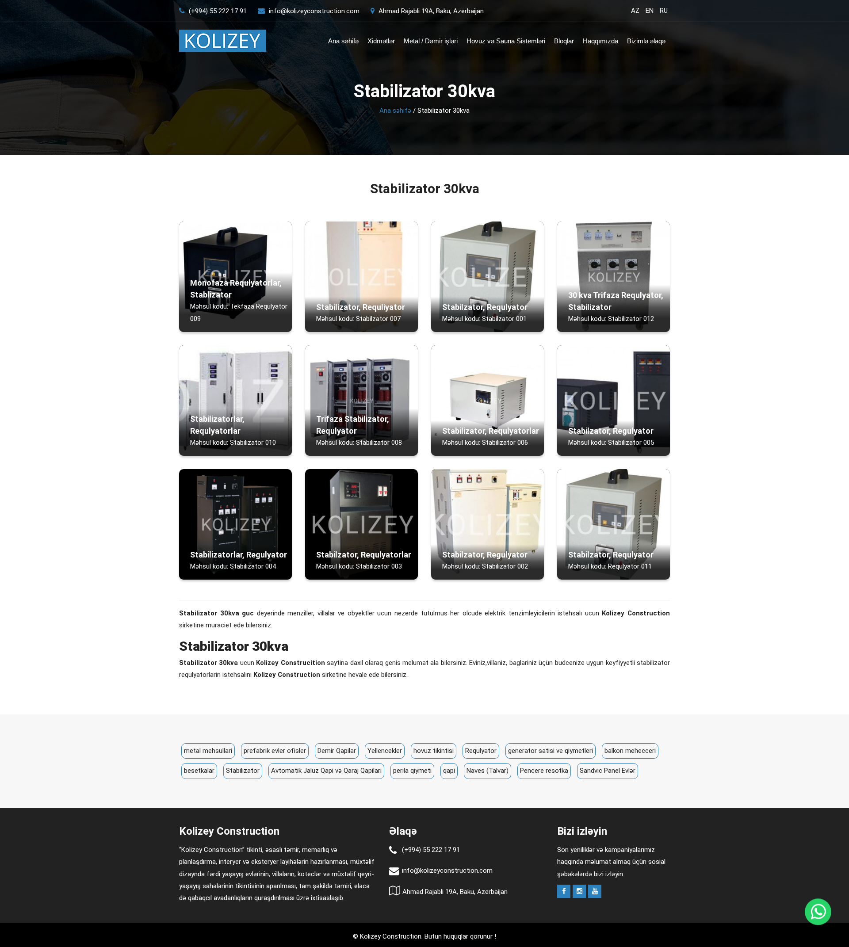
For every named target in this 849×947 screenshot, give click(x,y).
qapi (449, 771)
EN (650, 11)
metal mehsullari (208, 751)
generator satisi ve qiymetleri (550, 751)
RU (664, 11)
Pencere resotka (544, 771)
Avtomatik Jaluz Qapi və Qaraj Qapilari (326, 771)
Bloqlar (564, 41)
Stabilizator (243, 771)
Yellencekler (384, 751)
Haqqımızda (600, 41)
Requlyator (481, 751)
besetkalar (199, 771)
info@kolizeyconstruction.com (314, 11)
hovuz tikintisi (433, 751)
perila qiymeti (412, 771)
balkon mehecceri (630, 751)
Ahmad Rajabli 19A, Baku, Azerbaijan (430, 11)
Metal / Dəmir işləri (431, 41)
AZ (635, 11)
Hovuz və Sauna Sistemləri (506, 41)
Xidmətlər (381, 41)
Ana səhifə (343, 41)
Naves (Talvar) (488, 771)
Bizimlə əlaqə (646, 41)
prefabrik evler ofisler (275, 751)
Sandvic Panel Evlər (607, 771)
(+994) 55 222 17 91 (217, 11)
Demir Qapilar (336, 751)
